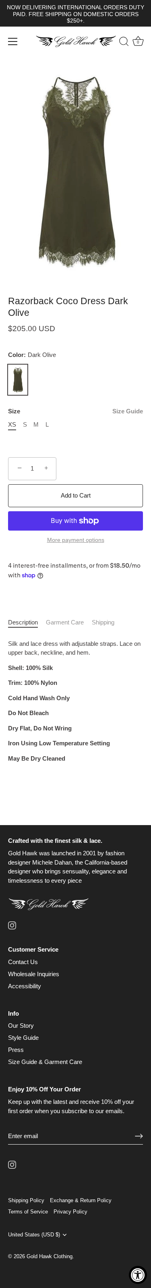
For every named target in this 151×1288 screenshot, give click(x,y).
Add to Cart (76, 495)
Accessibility (24, 986)
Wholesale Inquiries (33, 974)
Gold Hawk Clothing (49, 1256)
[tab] (27, 622)
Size (75, 411)
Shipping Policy (26, 1200)
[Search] (120, 43)
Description (23, 622)
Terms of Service (28, 1212)
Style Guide (23, 1037)
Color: (32, 354)
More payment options (75, 540)
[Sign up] (139, 1136)
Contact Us (23, 961)
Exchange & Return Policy (81, 1200)
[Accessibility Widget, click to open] (138, 1275)
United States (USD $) (34, 1235)
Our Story (21, 1025)
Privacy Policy (70, 1212)
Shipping (103, 622)
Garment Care (65, 622)
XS (12, 424)
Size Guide (127, 411)
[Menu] (13, 41)
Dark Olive (17, 380)
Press (16, 1049)
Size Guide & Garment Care (45, 1061)
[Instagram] (12, 924)
